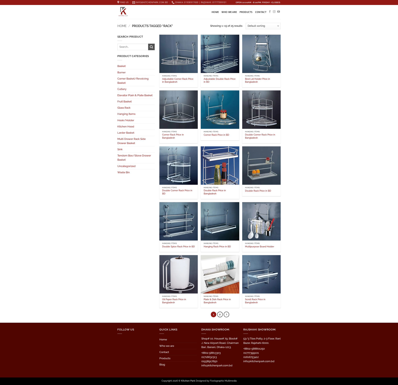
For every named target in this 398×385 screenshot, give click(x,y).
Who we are (229, 12)
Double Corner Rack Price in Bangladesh (260, 136)
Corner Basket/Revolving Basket (133, 80)
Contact (260, 12)
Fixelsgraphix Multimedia (223, 380)
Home (215, 12)
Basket (121, 66)
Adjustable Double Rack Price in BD (220, 80)
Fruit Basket (124, 101)
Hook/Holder (125, 120)
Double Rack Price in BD (258, 190)
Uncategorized (126, 166)
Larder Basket (125, 132)
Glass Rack (123, 107)
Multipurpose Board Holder (259, 246)
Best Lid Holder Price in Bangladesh (257, 80)
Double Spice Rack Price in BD (178, 246)
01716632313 (209, 357)
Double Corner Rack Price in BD (177, 192)
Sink (120, 149)
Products (246, 12)
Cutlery (121, 89)
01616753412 (251, 357)
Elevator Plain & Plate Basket (135, 95)
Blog (162, 364)
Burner (121, 72)
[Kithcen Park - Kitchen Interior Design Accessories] (132, 12)
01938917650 (209, 361)
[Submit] (151, 47)
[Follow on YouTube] (278, 11)
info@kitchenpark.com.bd (216, 365)
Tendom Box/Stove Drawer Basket (134, 157)
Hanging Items (126, 113)
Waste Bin (123, 172)
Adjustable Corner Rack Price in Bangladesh (177, 80)
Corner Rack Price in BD (216, 134)
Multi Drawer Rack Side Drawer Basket (131, 141)
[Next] (226, 314)
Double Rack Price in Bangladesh (215, 192)
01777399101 (251, 352)
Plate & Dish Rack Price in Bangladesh (217, 301)
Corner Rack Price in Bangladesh (173, 136)
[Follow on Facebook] (269, 11)
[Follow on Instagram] (274, 11)
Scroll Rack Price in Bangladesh (255, 301)
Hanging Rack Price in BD (217, 246)
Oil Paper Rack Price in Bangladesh (174, 301)
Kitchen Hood (125, 126)
